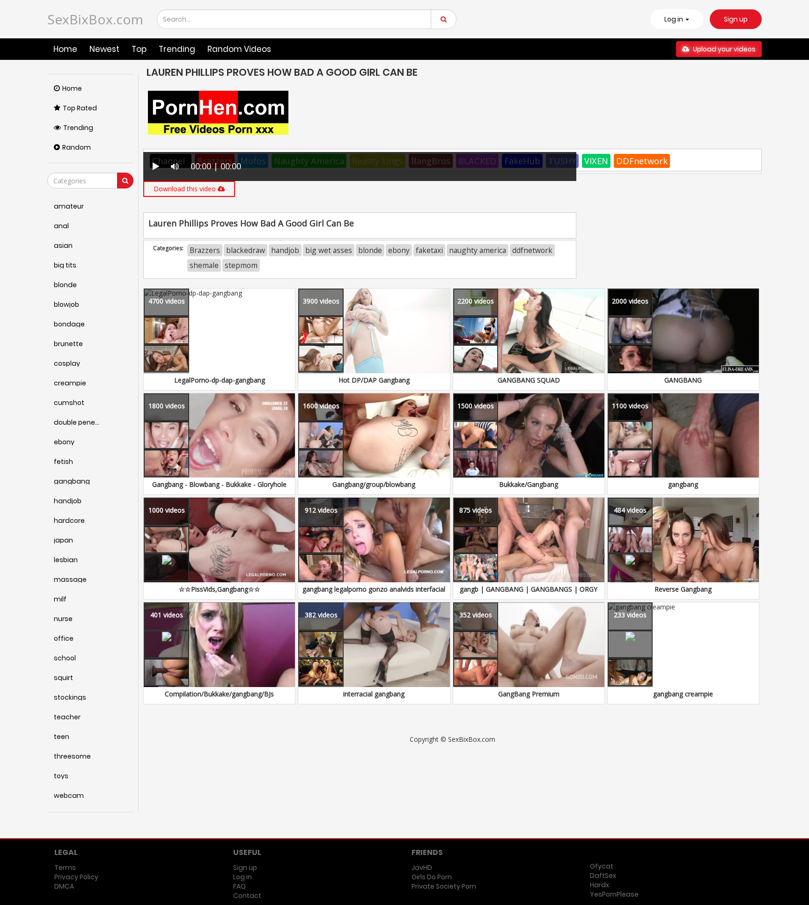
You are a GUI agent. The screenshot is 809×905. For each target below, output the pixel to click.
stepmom (241, 265)
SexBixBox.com (95, 19)
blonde (370, 250)
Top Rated (80, 108)
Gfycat (601, 866)
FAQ (239, 886)
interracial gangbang (373, 693)
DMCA (64, 886)
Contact (247, 895)
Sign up (736, 19)
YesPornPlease (614, 894)
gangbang (683, 484)
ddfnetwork (532, 250)
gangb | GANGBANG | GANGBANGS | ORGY (528, 589)
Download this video (186, 188)
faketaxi (429, 250)
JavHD (422, 867)
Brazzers (205, 250)
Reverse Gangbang (683, 589)
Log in (242, 877)
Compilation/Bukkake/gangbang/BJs (219, 693)
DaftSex (603, 875)
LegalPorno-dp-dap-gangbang (219, 380)
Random (76, 147)
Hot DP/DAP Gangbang (374, 380)
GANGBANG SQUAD (529, 380)
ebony (399, 250)
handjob (285, 250)
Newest (104, 49)
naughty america (477, 250)
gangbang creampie (683, 693)
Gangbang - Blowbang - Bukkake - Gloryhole (219, 484)
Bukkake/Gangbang (528, 484)
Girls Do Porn (432, 877)
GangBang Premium (528, 693)
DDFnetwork (642, 161)
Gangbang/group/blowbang (373, 484)
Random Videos (239, 49)
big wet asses (328, 250)
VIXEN (596, 161)
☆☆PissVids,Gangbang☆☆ (219, 589)
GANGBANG (683, 380)
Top (139, 49)
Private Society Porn (444, 886)
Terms (65, 867)
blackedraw (245, 250)
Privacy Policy (76, 877)
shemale (204, 265)
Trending (177, 49)
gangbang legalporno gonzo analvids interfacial (373, 589)
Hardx (599, 885)
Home (65, 49)
